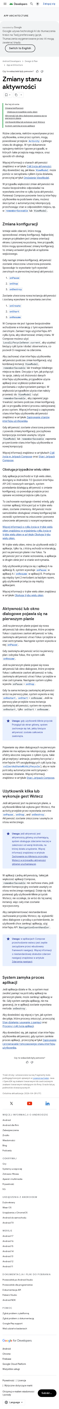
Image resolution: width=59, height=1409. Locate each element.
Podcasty (7, 1150)
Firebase (7, 1359)
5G (4, 1189)
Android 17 (8, 1236)
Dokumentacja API (12, 1289)
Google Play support (12, 1323)
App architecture (16, 15)
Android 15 (8, 1246)
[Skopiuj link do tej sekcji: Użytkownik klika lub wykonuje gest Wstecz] (46, 797)
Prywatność (8, 1184)
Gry (4, 1163)
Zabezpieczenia (11, 1130)
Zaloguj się (49, 3)
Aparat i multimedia (12, 1179)
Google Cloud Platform (14, 1364)
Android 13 (8, 1256)
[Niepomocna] (42, 71)
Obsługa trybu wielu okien (29, 595)
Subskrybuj (48, 1393)
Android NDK (9, 1300)
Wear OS (7, 1207)
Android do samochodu (14, 1217)
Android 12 (8, 1261)
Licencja (22, 1380)
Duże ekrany (9, 1202)
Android (7, 1120)
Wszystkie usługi (11, 1369)
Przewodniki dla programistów (18, 1284)
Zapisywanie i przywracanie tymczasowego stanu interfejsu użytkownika (29, 1044)
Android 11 (8, 1266)
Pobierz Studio (10, 1295)
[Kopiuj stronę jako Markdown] (16, 95)
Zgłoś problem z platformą (16, 1313)
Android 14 (8, 1251)
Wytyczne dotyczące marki (18, 1385)
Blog (5, 1145)
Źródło (6, 1135)
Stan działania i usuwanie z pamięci (22, 1022)
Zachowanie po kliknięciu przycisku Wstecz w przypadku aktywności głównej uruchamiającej (30, 860)
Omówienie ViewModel (36, 177)
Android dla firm (11, 1125)
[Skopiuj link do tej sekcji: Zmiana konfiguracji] (41, 224)
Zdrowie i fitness (11, 1174)
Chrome (7, 1353)
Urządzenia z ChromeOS (15, 1212)
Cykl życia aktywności (39, 166)
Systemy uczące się (12, 1168)
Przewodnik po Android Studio (18, 1279)
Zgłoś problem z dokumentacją (18, 1318)
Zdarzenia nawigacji (22, 961)
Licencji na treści (41, 1078)
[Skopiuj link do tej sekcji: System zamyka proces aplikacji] (20, 983)
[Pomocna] (37, 71)
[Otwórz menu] (5, 4)
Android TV (8, 1222)
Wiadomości (9, 1140)
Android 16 (8, 1241)
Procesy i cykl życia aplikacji (18, 1026)
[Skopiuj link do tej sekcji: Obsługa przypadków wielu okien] (53, 470)
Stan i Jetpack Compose (40, 778)
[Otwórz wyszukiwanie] (32, 4)
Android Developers (12, 61)
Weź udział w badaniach (15, 1328)
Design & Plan (31, 61)
